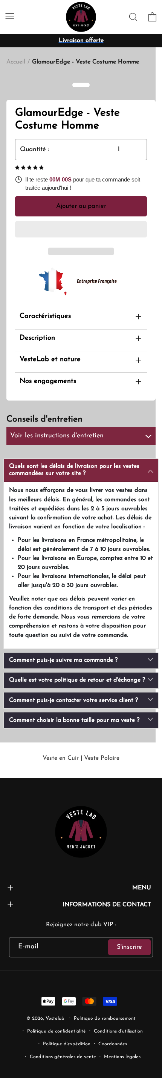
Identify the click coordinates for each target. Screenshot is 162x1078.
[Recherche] (133, 17)
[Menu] (9, 16)
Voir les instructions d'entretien (57, 435)
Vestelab (55, 1018)
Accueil (15, 62)
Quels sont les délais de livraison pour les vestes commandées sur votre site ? (74, 469)
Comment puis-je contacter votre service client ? (73, 700)
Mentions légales (122, 1057)
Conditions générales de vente (63, 1057)
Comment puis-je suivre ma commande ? (63, 660)
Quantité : (34, 149)
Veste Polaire (101, 758)
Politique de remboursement (105, 1018)
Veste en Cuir (61, 758)
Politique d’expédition (66, 1044)
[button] (30, 168)
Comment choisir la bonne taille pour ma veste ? (74, 720)
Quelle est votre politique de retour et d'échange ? (77, 680)
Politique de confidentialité (56, 1031)
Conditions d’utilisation (118, 1031)
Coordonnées (112, 1044)
